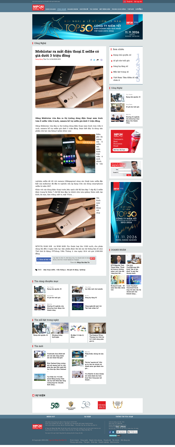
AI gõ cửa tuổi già (53, 298)
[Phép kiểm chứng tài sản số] (77, 354)
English (129, 1)
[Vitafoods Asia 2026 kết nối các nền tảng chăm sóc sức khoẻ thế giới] (40, 354)
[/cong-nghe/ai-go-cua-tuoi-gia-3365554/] (117, 107)
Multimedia (114, 442)
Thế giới (130, 9)
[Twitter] (94, 60)
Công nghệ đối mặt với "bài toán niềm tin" (93, 307)
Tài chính (115, 440)
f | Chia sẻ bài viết (44, 259)
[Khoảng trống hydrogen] (60, 328)
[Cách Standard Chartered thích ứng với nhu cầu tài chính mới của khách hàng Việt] (133, 279)
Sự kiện (40, 395)
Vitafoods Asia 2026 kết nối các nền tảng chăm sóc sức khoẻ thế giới (56, 356)
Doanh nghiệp (104, 442)
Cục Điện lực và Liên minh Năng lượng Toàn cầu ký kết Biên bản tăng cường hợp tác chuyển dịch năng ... (56, 381)
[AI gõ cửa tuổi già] (40, 298)
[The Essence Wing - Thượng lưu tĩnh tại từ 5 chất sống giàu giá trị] (97, 328)
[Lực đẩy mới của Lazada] (77, 289)
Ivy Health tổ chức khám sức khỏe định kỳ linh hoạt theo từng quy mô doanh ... (94, 377)
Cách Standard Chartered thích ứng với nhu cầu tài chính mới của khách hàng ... (133, 290)
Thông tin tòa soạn (124, 417)
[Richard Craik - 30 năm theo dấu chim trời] (118, 279)
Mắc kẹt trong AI (121, 72)
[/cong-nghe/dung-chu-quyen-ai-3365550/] (117, 97)
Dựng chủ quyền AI (54, 289)
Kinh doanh (74, 440)
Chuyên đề (84, 9)
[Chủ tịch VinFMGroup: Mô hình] (133, 259)
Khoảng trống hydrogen (57, 336)
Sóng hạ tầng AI (91, 298)
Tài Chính (94, 9)
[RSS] (97, 60)
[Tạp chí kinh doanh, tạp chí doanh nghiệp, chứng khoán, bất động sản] (38, 7)
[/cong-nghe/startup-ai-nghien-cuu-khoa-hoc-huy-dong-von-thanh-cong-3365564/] (117, 117)
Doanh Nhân (72, 9)
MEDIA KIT (51, 417)
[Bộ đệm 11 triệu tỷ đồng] (78, 328)
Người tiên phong (95, 440)
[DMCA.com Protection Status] (115, 435)
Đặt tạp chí (138, 1)
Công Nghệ (61, 9)
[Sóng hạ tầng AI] (77, 298)
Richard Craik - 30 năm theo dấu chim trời (118, 288)
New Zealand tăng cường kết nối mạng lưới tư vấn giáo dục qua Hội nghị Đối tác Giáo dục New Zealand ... (56, 367)
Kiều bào (94, 442)
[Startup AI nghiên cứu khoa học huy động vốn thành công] (40, 306)
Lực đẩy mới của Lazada (94, 289)
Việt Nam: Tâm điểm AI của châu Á (125, 78)
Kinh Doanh (51, 9)
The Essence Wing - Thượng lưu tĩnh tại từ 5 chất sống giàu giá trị (96, 338)
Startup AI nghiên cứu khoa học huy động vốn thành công (56, 308)
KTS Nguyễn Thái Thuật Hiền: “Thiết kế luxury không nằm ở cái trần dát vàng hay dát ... (117, 269)
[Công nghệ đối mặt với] (77, 306)
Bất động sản (104, 9)
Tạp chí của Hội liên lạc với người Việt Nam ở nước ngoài (46, 1)
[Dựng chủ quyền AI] (40, 289)
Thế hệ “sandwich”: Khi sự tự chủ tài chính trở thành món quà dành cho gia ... (94, 365)
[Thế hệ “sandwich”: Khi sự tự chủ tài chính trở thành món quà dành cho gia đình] (77, 362)
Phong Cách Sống (119, 9)
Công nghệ (84, 440)
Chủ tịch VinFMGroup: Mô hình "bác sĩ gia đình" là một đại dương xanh (132, 269)
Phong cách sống (76, 442)
